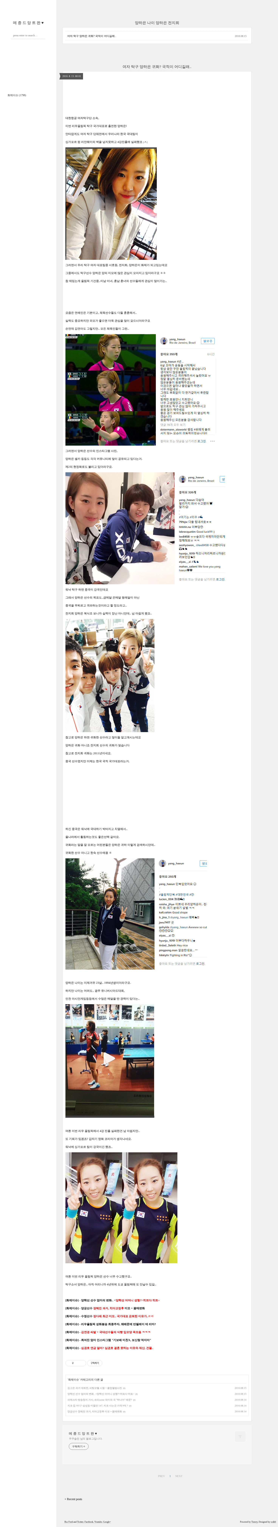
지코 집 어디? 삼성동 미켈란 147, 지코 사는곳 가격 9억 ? (98, 1405)
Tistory (254, 1522)
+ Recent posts (73, 1499)
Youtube (98, 1522)
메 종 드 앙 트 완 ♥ (28, 23)
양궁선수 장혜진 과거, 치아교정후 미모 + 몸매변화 (95, 1411)
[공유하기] (77, 1363)
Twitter (80, 1522)
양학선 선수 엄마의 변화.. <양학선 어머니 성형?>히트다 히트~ (101, 1393)
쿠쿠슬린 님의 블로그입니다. (86, 1438)
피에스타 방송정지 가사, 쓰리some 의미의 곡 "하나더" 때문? (100, 1399)
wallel (273, 1522)
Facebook (89, 1522)
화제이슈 (17, 95)
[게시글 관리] (81, 1363)
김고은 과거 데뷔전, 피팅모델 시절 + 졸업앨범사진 (95, 1388)
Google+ (107, 1522)
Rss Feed (68, 1522)
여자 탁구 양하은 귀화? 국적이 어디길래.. (91, 36)
